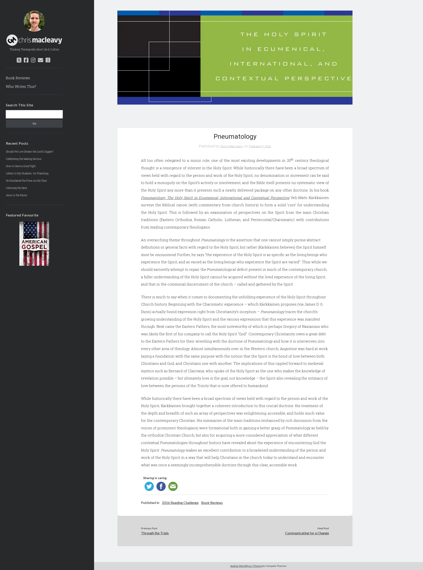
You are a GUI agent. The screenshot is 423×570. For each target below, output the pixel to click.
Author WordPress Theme (246, 566)
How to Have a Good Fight (21, 166)
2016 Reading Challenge (180, 502)
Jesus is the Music (16, 195)
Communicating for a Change (307, 533)
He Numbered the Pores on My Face (26, 180)
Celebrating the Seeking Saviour (24, 158)
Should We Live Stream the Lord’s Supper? (29, 151)
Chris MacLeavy (231, 146)
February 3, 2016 (260, 146)
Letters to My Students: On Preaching (27, 173)
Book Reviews (18, 78)
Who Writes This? (21, 86)
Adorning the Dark (16, 188)
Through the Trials (155, 533)
